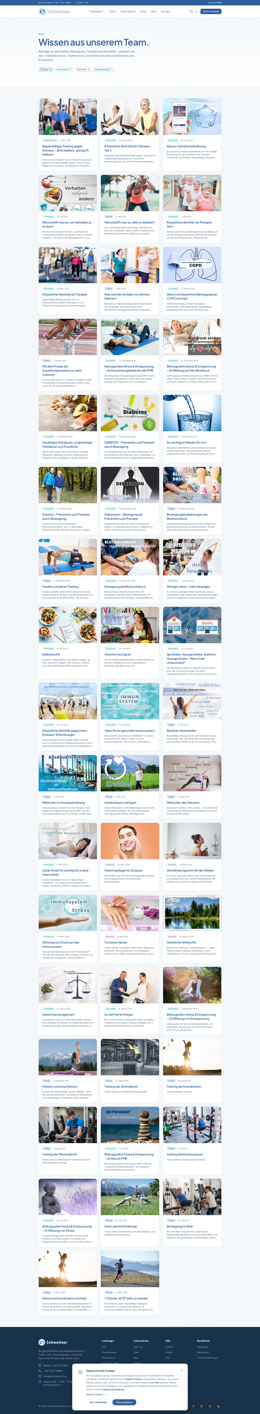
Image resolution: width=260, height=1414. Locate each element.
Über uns (138, 1347)
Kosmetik (83, 69)
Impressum (202, 1347)
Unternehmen (128, 11)
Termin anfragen (211, 11)
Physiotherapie (103, 69)
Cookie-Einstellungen (207, 1357)
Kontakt (165, 11)
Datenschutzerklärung (113, 1389)
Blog (153, 11)
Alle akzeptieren (124, 1402)
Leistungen (96, 11)
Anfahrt (169, 1352)
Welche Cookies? (94, 1394)
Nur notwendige (98, 1402)
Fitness (46, 69)
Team (113, 11)
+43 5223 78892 (214, 3)
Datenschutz (203, 1352)
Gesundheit (64, 69)
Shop (143, 11)
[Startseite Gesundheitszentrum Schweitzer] (54, 11)
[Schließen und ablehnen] (181, 1370)
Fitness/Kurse (108, 1357)
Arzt (104, 1347)
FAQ (167, 1357)
